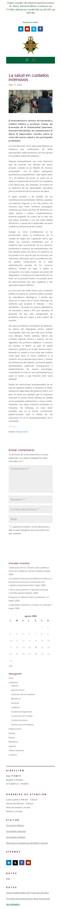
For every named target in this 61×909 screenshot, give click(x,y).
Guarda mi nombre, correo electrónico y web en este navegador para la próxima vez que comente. (29, 530)
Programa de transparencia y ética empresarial (28, 898)
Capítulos (15, 707)
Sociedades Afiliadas (15, 837)
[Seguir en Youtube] (27, 29)
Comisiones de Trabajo (22, 716)
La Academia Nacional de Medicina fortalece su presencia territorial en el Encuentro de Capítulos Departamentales (30, 582)
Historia (14, 685)
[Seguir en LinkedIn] (20, 29)
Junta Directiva (17, 690)
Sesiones (15, 703)
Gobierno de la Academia (23, 694)
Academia (13, 682)
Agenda (12, 746)
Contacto (13, 754)
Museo (12, 737)
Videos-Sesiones (16, 750)
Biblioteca (13, 741)
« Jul (10, 665)
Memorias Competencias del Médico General (27, 843)
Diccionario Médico (15, 825)
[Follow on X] (33, 29)
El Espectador (22, 431)
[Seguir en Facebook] (40, 29)
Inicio (11, 678)
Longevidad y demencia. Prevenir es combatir (30, 604)
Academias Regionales (21, 711)
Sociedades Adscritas (16, 831)
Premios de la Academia (22, 724)
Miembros (15, 698)
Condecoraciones (19, 720)
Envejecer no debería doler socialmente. (27, 597)
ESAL (8, 878)
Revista (12, 733)
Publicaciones (15, 728)
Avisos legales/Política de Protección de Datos (27, 892)
